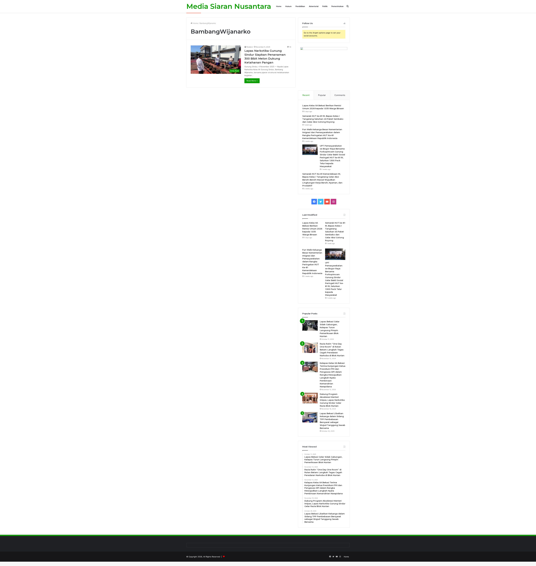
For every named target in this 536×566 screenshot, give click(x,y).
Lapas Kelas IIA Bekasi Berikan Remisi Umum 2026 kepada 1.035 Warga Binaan (312, 229)
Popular (322, 95)
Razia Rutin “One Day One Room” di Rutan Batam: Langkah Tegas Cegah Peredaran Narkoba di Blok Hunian (332, 350)
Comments (339, 95)
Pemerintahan (337, 6)
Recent (305, 95)
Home (278, 6)
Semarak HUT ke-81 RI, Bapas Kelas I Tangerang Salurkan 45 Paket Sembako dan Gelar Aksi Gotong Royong (322, 119)
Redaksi (250, 47)
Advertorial (313, 6)
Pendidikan (300, 6)
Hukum (288, 6)
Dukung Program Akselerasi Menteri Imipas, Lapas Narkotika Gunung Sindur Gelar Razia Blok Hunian (332, 400)
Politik (324, 6)
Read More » (252, 81)
